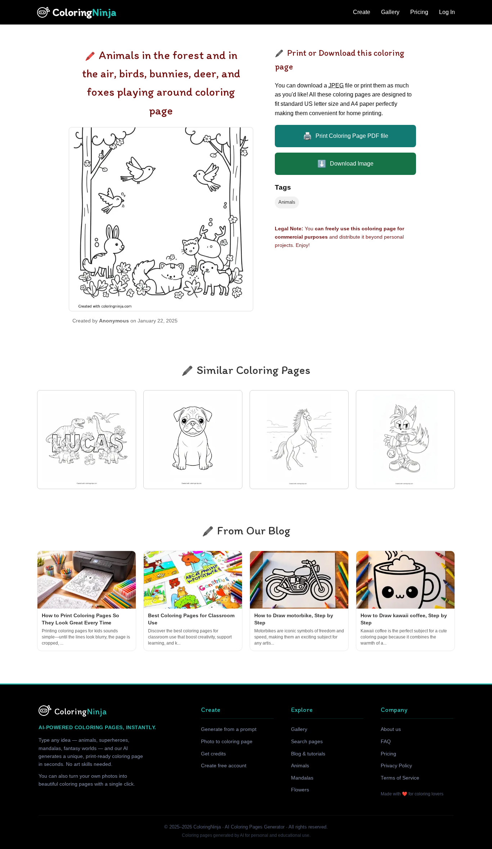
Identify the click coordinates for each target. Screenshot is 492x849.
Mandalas (302, 778)
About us (391, 729)
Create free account (223, 765)
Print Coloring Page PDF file (345, 136)
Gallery (390, 12)
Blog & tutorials (308, 754)
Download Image (345, 164)
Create (361, 12)
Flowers (300, 789)
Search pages (307, 741)
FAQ (386, 741)
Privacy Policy (396, 765)
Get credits (213, 754)
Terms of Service (400, 778)
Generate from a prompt (228, 729)
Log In (447, 12)
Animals (286, 202)
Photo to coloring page (226, 741)
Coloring (84, 12)
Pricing (419, 12)
